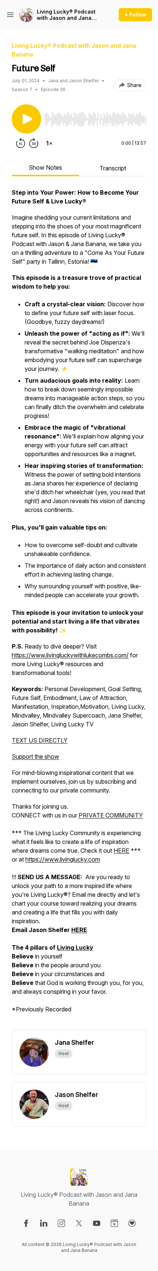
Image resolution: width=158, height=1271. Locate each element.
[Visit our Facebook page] (26, 1223)
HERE (121, 850)
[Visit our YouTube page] (96, 1223)
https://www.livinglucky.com (62, 859)
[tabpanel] (79, 609)
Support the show (35, 756)
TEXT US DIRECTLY (40, 740)
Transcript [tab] (113, 168)
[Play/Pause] (26, 119)
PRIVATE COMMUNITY (111, 815)
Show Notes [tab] (45, 167)
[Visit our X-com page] (79, 1223)
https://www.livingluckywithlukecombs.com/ (70, 655)
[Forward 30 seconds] (34, 143)
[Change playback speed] (49, 143)
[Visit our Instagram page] (61, 1223)
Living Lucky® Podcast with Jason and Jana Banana (66, 14)
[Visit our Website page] (114, 1223)
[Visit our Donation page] (132, 1223)
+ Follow (135, 14)
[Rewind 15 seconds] (20, 143)
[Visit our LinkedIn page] (43, 1223)
